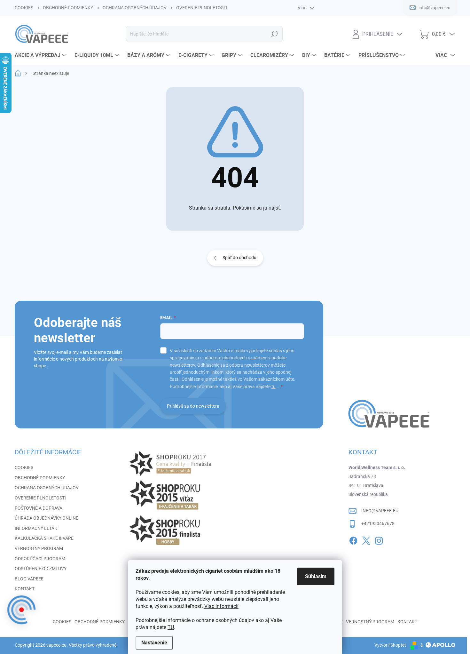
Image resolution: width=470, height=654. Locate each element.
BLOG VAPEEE (29, 578)
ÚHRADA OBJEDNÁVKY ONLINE (46, 518)
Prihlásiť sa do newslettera (193, 406)
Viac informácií (221, 606)
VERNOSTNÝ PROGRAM (39, 548)
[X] (366, 539)
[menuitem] (41, 55)
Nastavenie (154, 643)
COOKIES (24, 7)
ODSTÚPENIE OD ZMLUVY (41, 568)
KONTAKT (25, 588)
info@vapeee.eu (379, 510)
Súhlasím (315, 576)
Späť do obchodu (239, 257)
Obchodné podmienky (99, 621)
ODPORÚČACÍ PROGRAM (40, 558)
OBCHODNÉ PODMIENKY (68, 7)
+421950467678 (378, 523)
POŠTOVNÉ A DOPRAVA (38, 508)
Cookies (62, 621)
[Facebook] (353, 539)
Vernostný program (370, 621)
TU (171, 627)
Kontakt (407, 621)
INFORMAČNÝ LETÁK (36, 528)
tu (273, 386)
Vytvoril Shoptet (390, 645)
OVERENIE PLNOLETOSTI (201, 7)
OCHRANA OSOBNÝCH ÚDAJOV (135, 7)
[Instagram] (379, 539)
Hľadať (274, 33)
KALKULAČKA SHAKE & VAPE (44, 538)
